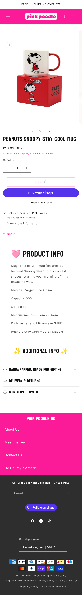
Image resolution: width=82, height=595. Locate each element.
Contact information (54, 586)
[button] (8, 16)
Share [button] (11, 234)
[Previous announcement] (7, 4)
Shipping (24, 153)
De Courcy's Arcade (21, 468)
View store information (23, 223)
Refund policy (26, 580)
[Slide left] (32, 131)
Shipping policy (29, 586)
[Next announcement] (74, 4)
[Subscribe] (67, 493)
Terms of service (67, 580)
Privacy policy (46, 580)
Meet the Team (16, 442)
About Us (12, 429)
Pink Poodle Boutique (39, 575)
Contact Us (13, 455)
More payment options (41, 202)
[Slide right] (49, 131)
